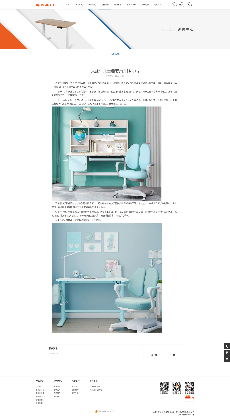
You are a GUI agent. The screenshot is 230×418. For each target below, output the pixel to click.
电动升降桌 (40, 390)
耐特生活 (75, 393)
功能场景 (39, 386)
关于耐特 (145, 5)
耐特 (46, 5)
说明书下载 (131, 5)
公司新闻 (115, 54)
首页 (67, 5)
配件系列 (39, 403)
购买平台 (158, 5)
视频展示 (117, 5)
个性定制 (39, 400)
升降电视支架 (41, 396)
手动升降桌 (40, 393)
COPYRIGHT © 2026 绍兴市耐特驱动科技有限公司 (173, 412)
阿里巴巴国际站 (96, 390)
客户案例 (92, 5)
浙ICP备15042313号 (186, 415)
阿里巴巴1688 (95, 386)
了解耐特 (75, 390)
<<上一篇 (153, 355)
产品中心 (79, 5)
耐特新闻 (105, 5)
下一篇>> (173, 355)
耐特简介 (75, 386)
